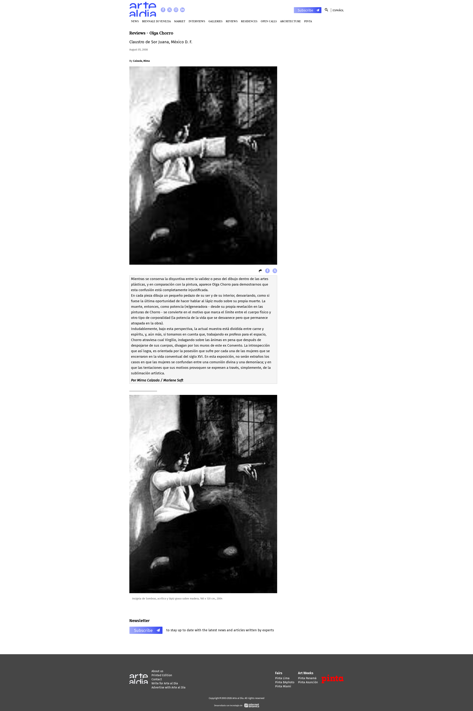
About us (157, 671)
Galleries (215, 21)
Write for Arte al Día (165, 683)
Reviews (232, 21)
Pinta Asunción (308, 682)
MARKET (179, 21)
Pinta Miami (283, 686)
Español (338, 10)
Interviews (197, 21)
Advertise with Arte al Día (169, 687)
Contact (157, 679)
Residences (249, 21)
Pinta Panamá (307, 678)
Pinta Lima (282, 678)
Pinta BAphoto (284, 682)
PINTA (308, 21)
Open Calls (269, 21)
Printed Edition (162, 675)
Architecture (290, 21)
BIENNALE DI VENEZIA (156, 21)
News (135, 21)
